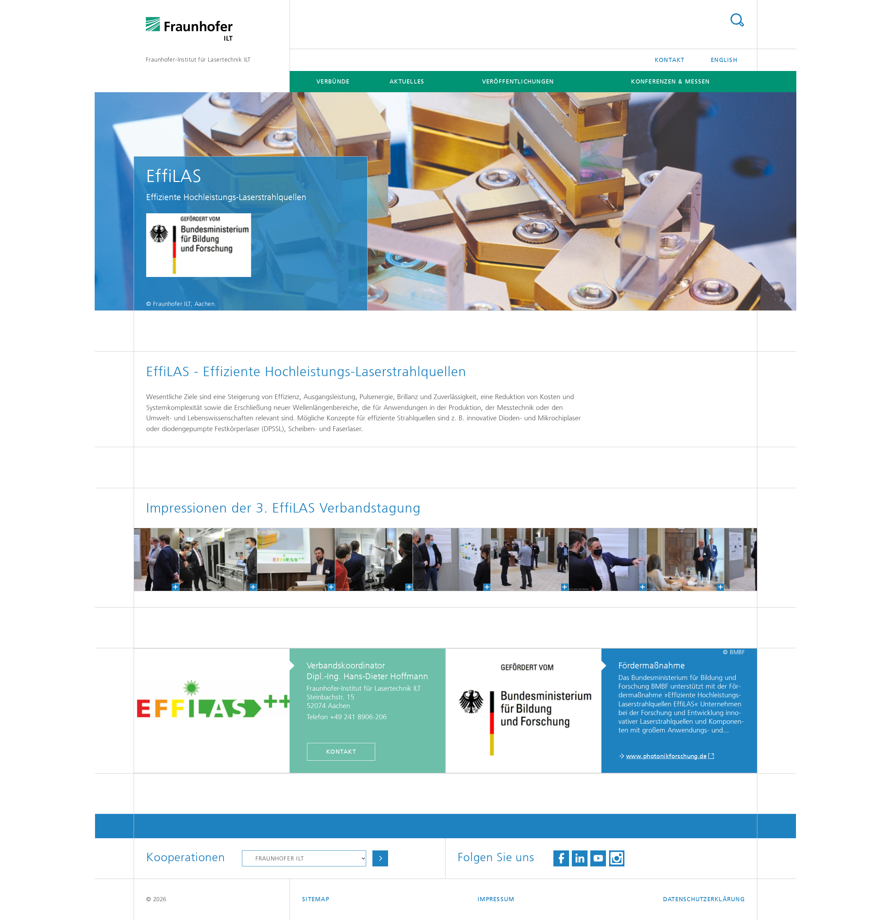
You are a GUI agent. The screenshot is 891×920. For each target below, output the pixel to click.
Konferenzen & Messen (670, 81)
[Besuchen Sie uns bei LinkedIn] (580, 858)
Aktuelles (406, 81)
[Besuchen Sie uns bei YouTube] (598, 858)
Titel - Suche (737, 20)
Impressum (496, 899)
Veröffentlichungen (518, 81)
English (724, 59)
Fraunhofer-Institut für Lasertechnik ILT (198, 59)
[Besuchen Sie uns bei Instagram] (617, 858)
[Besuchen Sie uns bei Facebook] (561, 858)
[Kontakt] (216, 711)
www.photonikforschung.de (666, 756)
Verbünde (332, 81)
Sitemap (315, 899)
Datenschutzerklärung (704, 899)
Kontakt (670, 59)
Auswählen (380, 858)
